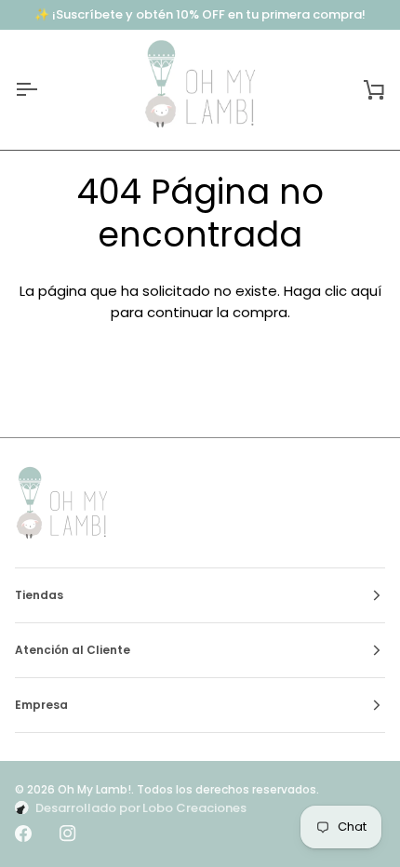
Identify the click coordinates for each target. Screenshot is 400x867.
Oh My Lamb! (94, 789)
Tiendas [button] (39, 595)
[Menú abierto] (43, 90)
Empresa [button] (41, 705)
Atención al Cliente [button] (72, 650)
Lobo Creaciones (194, 808)
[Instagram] (68, 833)
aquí (366, 290)
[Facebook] (23, 833)
